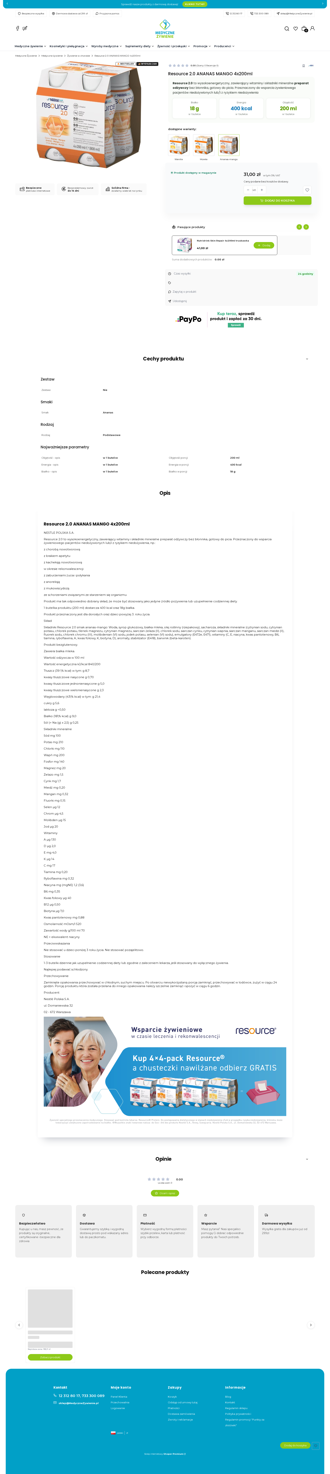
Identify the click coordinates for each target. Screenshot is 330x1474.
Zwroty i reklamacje (180, 1419)
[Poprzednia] (7, 4)
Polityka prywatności (238, 1413)
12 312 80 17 (236, 13)
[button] (307, 190)
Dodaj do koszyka (280, 200)
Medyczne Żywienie (26, 55)
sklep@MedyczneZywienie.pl (296, 13)
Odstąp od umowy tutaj (182, 1402)
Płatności (174, 1408)
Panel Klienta (119, 1396)
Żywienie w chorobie (78, 55)
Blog (228, 1396)
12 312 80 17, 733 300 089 (81, 1396)
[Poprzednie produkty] (19, 1325)
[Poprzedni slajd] (299, 227)
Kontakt (230, 1402)
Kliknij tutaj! (195, 4)
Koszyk (172, 1396)
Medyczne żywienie (52, 55)
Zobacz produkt (50, 1357)
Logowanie (118, 1408)
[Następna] (322, 4)
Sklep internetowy (163, 1454)
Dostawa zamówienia (181, 1413)
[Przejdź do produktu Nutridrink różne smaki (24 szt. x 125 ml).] (50, 1311)
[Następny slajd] (306, 227)
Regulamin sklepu (236, 1408)
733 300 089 (261, 13)
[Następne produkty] (311, 1325)
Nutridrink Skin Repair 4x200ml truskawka (223, 240)
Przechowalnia (120, 1402)
